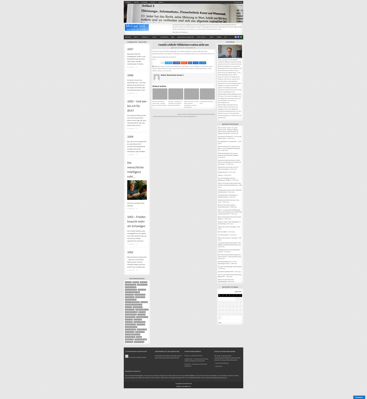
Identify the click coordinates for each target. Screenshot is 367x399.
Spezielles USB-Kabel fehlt (225, 271)
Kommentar (130, 317)
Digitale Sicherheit (132, 292)
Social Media (130, 329)
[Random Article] (238, 37)
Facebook (128, 2)
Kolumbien (197, 66)
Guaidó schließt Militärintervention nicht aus (183, 44)
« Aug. (219, 323)
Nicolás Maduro (190, 68)
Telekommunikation (132, 334)
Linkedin (203, 63)
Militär (180, 42)
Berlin (143, 282)
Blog (135, 37)
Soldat (154, 71)
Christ (154, 37)
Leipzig (128, 319)
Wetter (129, 342)
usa (164, 71)
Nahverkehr (130, 324)
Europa (167, 42)
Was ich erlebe (140, 339)
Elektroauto (164, 37)
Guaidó (168, 66)
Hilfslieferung (177, 66)
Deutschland (130, 290)
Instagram (144, 2)
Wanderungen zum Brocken (185, 37)
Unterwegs (130, 337)
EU (159, 66)
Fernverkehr (130, 299)
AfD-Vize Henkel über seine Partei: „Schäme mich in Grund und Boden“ (160, 103)
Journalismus (130, 314)
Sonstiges (129, 332)
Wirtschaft (139, 342)
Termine (219, 37)
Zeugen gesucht (222, 172)
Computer (142, 285)
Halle (128, 307)
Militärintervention (167, 68)
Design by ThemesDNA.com (183, 386)
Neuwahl (182, 68)
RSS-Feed (152, 2)
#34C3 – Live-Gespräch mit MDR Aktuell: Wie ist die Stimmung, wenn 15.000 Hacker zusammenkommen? (230, 212)
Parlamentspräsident (201, 68)
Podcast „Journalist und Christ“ (194, 356)
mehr (154, 59)
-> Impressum (218, 366)
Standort (140, 332)
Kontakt (160, 2)
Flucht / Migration (132, 302)
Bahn (172, 37)
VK (191, 63)
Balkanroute (224, 98)
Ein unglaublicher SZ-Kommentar (227, 141)
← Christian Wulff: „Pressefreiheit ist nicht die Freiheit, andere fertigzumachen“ (174, 116)
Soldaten (159, 71)
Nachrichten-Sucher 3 (179, 47)
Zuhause (220, 175)
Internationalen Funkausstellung (227, 94)
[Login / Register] (241, 37)
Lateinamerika (173, 42)
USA (195, 42)
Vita (225, 37)
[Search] (236, 37)
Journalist (144, 37)
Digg (196, 63)
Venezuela (200, 42)
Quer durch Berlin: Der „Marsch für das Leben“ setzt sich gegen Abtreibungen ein (229, 148)
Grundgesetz (184, 32)
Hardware (137, 307)
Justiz (191, 66)
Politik (192, 42)
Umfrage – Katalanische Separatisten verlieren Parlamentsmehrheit (175, 103)
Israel (142, 312)
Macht (210, 66)
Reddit (185, 63)
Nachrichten (185, 42)
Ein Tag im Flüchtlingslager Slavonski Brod (230, 266)
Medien (137, 319)
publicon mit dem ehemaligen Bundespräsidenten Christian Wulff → (197, 114)
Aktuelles (128, 37)
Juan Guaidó (185, 66)
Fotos (144, 302)
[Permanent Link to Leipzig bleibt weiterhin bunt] (207, 94)
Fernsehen (140, 297)
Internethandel (142, 309)
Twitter (136, 2)
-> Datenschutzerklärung (221, 363)
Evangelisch (140, 294)
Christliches (130, 285)
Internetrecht (131, 312)
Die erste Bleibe (222, 232)
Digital (212, 37)
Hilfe (171, 66)
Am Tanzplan (132, 357)
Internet (129, 309)
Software (141, 329)
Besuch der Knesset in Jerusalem (227, 238)
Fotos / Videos (201, 37)
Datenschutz (130, 287)
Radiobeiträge (131, 327)
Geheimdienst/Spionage (133, 304)
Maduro (155, 68)
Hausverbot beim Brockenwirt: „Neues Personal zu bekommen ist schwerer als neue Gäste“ (229, 162)
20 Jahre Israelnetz (223, 235)
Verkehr (129, 339)
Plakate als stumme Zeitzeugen (227, 227)
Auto (128, 282)
